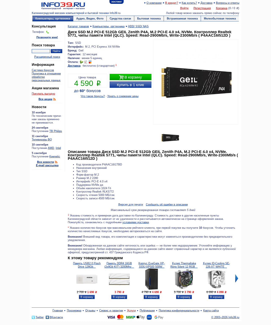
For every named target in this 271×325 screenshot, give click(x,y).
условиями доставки (135, 222)
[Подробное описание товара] (86, 288)
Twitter (40, 317)
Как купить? (189, 2)
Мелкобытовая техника (220, 18)
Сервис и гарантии (111, 310)
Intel (58, 148)
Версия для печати (130, 205)
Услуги (131, 310)
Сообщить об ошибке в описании (167, 204)
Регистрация (202, 8)
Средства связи (120, 18)
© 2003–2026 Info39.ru (225, 317)
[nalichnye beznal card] (86, 61)
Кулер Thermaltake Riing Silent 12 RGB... (184, 265)
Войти (184, 8)
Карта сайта (211, 310)
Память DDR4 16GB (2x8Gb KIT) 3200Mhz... (119, 265)
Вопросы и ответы (227, 2)
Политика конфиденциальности (179, 310)
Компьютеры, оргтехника (52, 18)
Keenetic (54, 156)
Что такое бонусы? (93, 96)
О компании (154, 2)
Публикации (147, 310)
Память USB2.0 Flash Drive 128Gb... (87, 265)
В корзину (130, 77)
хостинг (116, 1)
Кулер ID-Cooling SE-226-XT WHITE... (216, 265)
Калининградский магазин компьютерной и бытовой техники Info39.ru (76, 13)
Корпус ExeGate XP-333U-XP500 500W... (151, 265)
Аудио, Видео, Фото (90, 18)
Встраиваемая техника (182, 18)
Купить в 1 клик (130, 85)
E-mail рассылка (47, 165)
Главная (58, 310)
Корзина (221, 8)
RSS (54, 99)
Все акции (45, 99)
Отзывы (90, 310)
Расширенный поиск (47, 56)
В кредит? (171, 2)
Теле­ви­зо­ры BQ (42, 139)
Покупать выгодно (43, 93)
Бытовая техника (149, 18)
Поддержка (74, 310)
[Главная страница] (58, 5)
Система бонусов (43, 70)
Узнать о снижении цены (122, 96)
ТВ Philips (55, 131)
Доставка (206, 2)
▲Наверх (57, 175)
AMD (51, 148)
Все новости (45, 162)
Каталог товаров (78, 26)
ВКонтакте (56, 317)
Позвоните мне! (47, 37)
